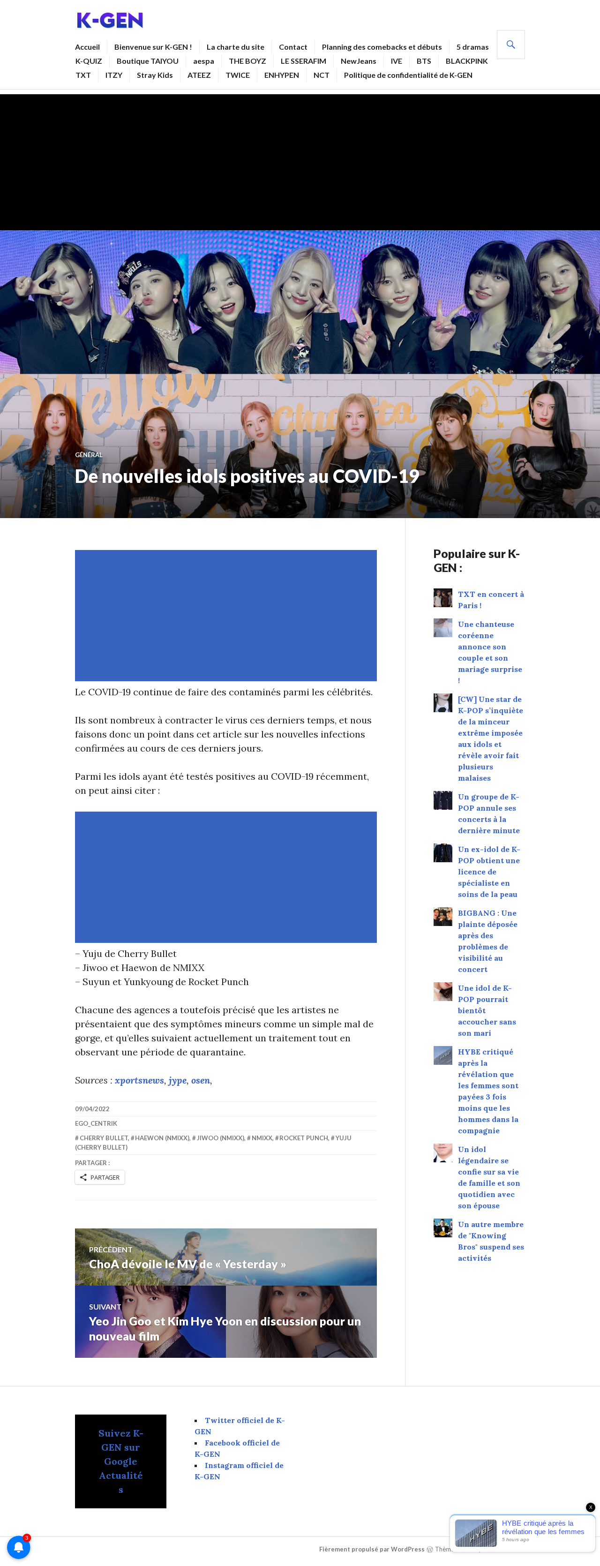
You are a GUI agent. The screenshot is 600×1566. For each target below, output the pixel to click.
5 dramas (473, 46)
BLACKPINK (467, 60)
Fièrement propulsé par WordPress (372, 1549)
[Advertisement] (300, 160)
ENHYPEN (281, 74)
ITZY (113, 74)
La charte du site (235, 46)
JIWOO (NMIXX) (220, 1138)
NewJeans (358, 60)
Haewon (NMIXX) (162, 1138)
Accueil (87, 46)
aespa (203, 60)
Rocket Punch (303, 1138)
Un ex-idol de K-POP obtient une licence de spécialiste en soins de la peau (489, 871)
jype (178, 1080)
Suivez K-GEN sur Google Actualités (120, 1461)
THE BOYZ (247, 60)
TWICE (237, 74)
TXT (83, 74)
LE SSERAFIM (303, 60)
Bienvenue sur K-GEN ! (153, 46)
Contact (293, 46)
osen (200, 1080)
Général (89, 455)
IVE (396, 60)
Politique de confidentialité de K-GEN (408, 74)
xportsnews (139, 1080)
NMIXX (262, 1138)
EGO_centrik (96, 1123)
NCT (322, 74)
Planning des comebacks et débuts (382, 46)
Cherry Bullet (104, 1138)
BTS (424, 60)
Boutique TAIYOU (148, 60)
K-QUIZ (88, 60)
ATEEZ (199, 74)
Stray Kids (155, 74)
